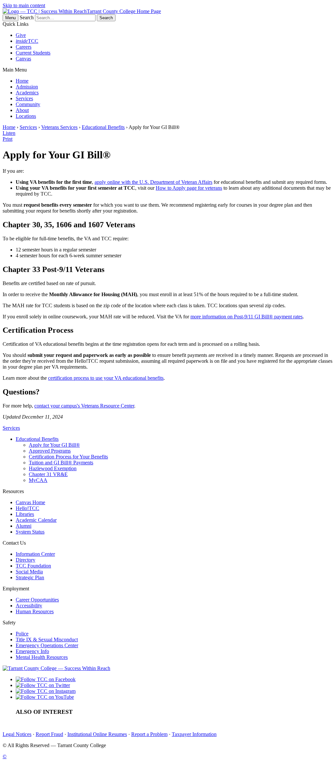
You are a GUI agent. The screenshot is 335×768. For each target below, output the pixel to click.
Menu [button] (10, 17)
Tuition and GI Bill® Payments (61, 462)
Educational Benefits (103, 127)
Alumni (23, 526)
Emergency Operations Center (47, 645)
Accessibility (29, 605)
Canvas (23, 58)
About (22, 110)
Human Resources (35, 611)
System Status (30, 532)
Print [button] (7, 139)
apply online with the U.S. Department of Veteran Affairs (153, 182)
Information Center (35, 554)
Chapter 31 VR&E (48, 474)
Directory (25, 560)
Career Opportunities (37, 599)
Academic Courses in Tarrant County (195, 712)
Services (24, 98)
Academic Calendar (36, 520)
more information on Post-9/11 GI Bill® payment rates (246, 316)
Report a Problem (149, 734)
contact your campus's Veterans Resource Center (84, 405)
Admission (27, 86)
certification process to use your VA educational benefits (106, 378)
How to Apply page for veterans (189, 188)
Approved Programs (50, 451)
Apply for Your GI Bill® (54, 445)
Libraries (25, 514)
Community (28, 104)
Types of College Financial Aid (118, 712)
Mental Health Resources (42, 657)
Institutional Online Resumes (97, 734)
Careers (23, 47)
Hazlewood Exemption (53, 468)
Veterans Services (59, 127)
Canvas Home (30, 502)
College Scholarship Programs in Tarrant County (136, 720)
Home (22, 81)
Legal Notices (17, 734)
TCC (27, 41)
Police (22, 633)
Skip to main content (24, 5)
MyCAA (38, 480)
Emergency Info (32, 651)
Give (21, 35)
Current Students (33, 53)
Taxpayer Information (194, 734)
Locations (26, 116)
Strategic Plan (30, 577)
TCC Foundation (33, 565)
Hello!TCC (27, 508)
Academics (27, 92)
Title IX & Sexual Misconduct (47, 639)
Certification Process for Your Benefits (68, 456)
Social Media (29, 571)
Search (27, 17)
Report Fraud (49, 734)
